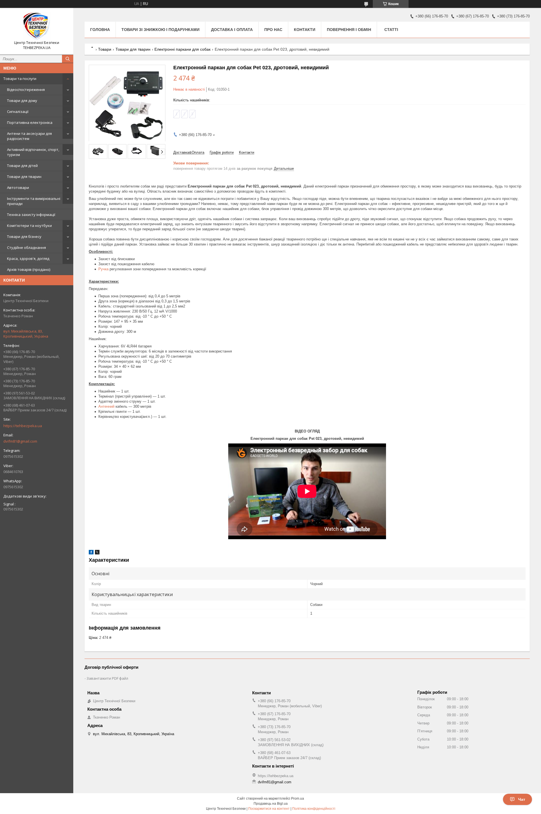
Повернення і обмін (349, 29)
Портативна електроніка (29, 122)
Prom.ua (297, 798)
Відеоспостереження (26, 89)
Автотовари (18, 187)
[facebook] (91, 553)
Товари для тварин (24, 176)
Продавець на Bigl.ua (271, 804)
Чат (521, 799)
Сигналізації (17, 111)
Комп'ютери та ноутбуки (29, 225)
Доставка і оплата (232, 29)
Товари (104, 49)
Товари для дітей (22, 165)
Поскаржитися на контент (269, 809)
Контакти (304, 29)
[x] (97, 553)
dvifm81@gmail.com (20, 441)
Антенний (106, 406)
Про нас (273, 29)
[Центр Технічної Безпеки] (36, 26)
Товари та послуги (19, 78)
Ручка (103, 269)
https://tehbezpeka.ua (22, 425)
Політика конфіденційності (313, 809)
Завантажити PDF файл (107, 678)
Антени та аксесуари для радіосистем (29, 136)
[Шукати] (67, 59)
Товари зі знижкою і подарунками (160, 29)
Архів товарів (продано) (28, 269)
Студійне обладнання (26, 247)
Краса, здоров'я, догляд (28, 258)
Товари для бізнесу (24, 236)
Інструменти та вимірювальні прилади (33, 201)
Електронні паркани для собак (182, 49)
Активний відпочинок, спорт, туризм (33, 152)
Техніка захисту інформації (31, 214)
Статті (391, 29)
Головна (100, 29)
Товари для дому (22, 100)
